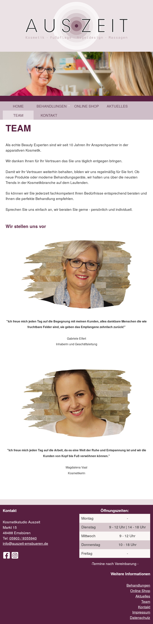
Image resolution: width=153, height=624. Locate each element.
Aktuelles (117, 105)
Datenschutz (140, 617)
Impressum (141, 611)
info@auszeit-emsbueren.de (25, 543)
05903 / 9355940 (23, 538)
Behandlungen (52, 105)
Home (18, 105)
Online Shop (86, 105)
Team (18, 115)
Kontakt (49, 115)
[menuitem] (18, 106)
